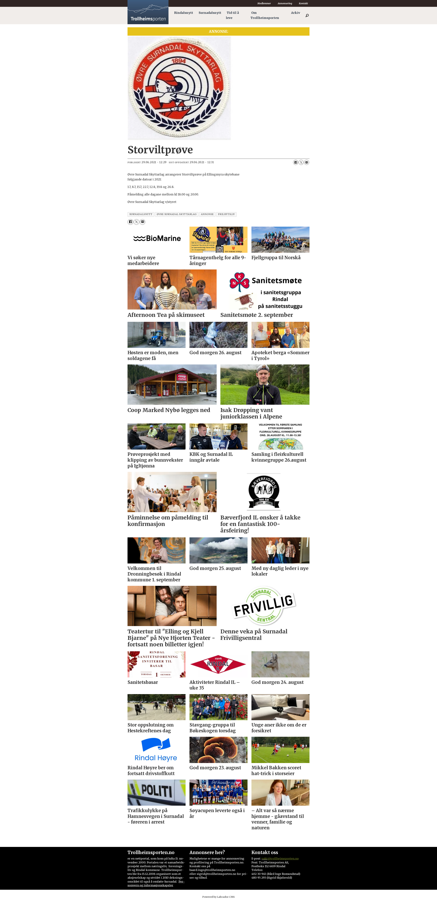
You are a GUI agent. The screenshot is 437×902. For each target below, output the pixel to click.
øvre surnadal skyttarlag (177, 214)
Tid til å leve (232, 15)
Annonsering (285, 3)
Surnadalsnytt (210, 13)
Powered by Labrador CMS (218, 896)
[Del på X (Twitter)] (301, 162)
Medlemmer (264, 3)
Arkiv (295, 13)
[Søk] (307, 15)
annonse (207, 214)
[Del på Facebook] (295, 162)
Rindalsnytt (183, 13)
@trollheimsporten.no (283, 858)
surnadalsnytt (140, 214)
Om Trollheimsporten (264, 15)
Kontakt (303, 3)
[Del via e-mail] (306, 162)
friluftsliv (226, 214)
